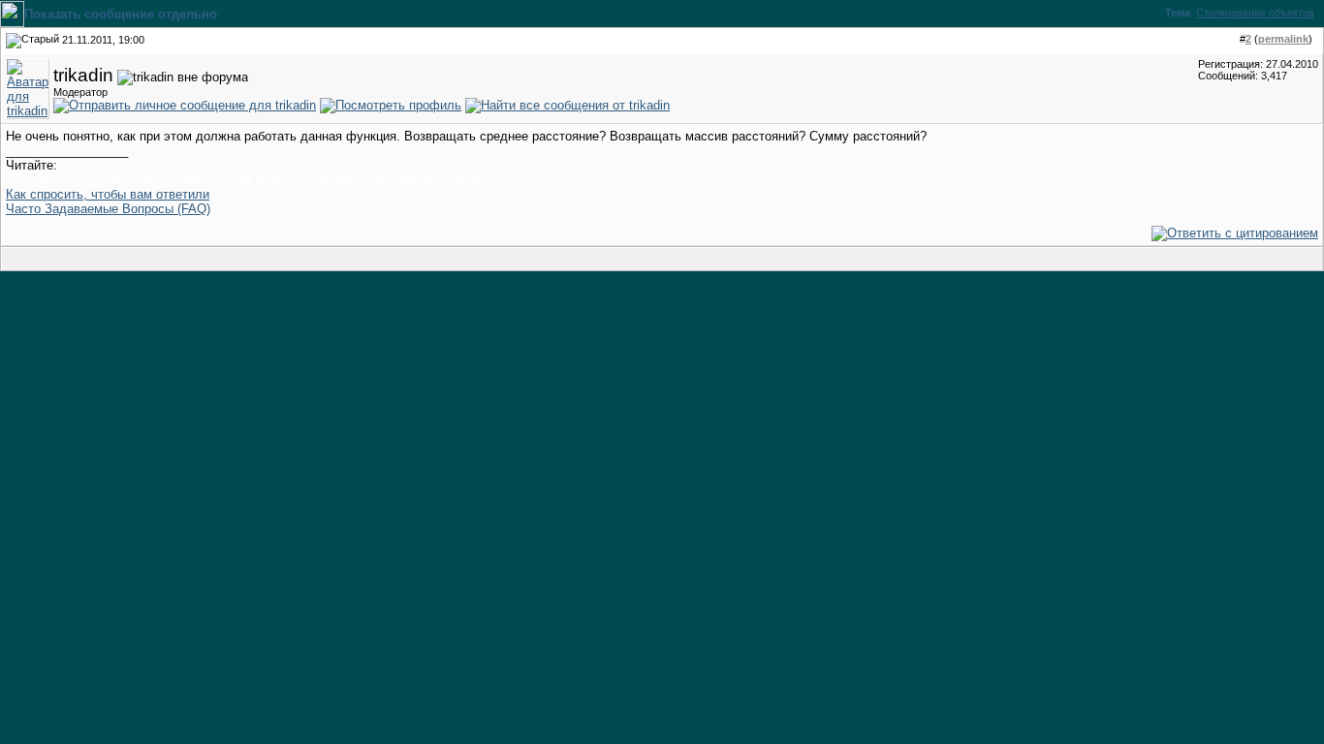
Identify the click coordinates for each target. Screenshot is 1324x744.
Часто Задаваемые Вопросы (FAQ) (108, 209)
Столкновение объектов (1255, 12)
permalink (1283, 39)
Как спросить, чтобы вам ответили (107, 194)
